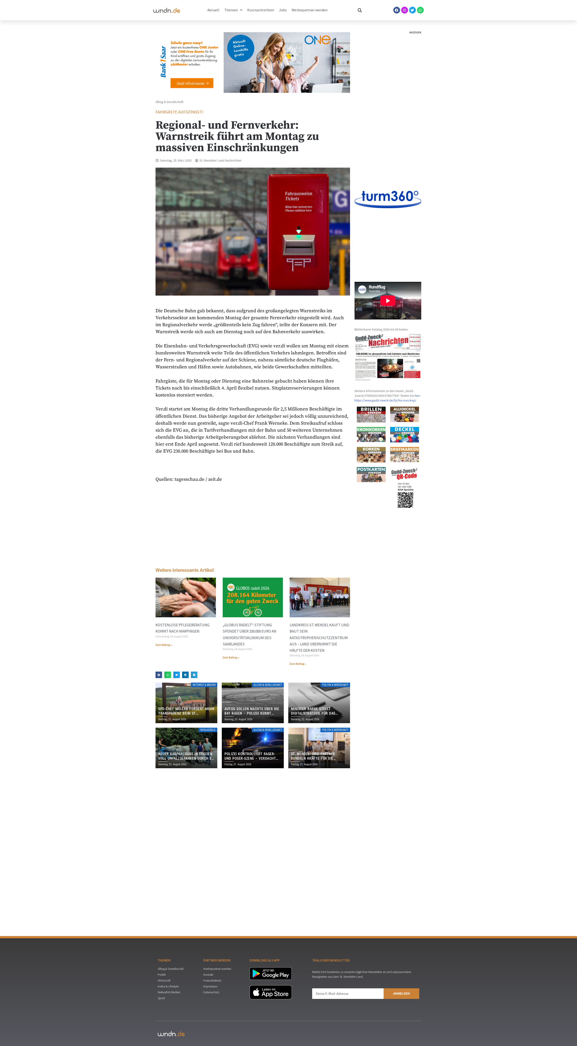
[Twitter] (412, 10)
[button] (159, 675)
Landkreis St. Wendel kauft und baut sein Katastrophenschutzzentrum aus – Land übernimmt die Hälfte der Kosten (319, 637)
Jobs (283, 10)
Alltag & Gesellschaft (169, 102)
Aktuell (213, 10)
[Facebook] (396, 10)
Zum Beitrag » (164, 645)
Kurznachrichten (260, 10)
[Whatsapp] (420, 10)
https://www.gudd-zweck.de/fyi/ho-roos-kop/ (385, 400)
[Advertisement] (253, 526)
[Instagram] (404, 10)
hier (417, 396)
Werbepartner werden (309, 10)
